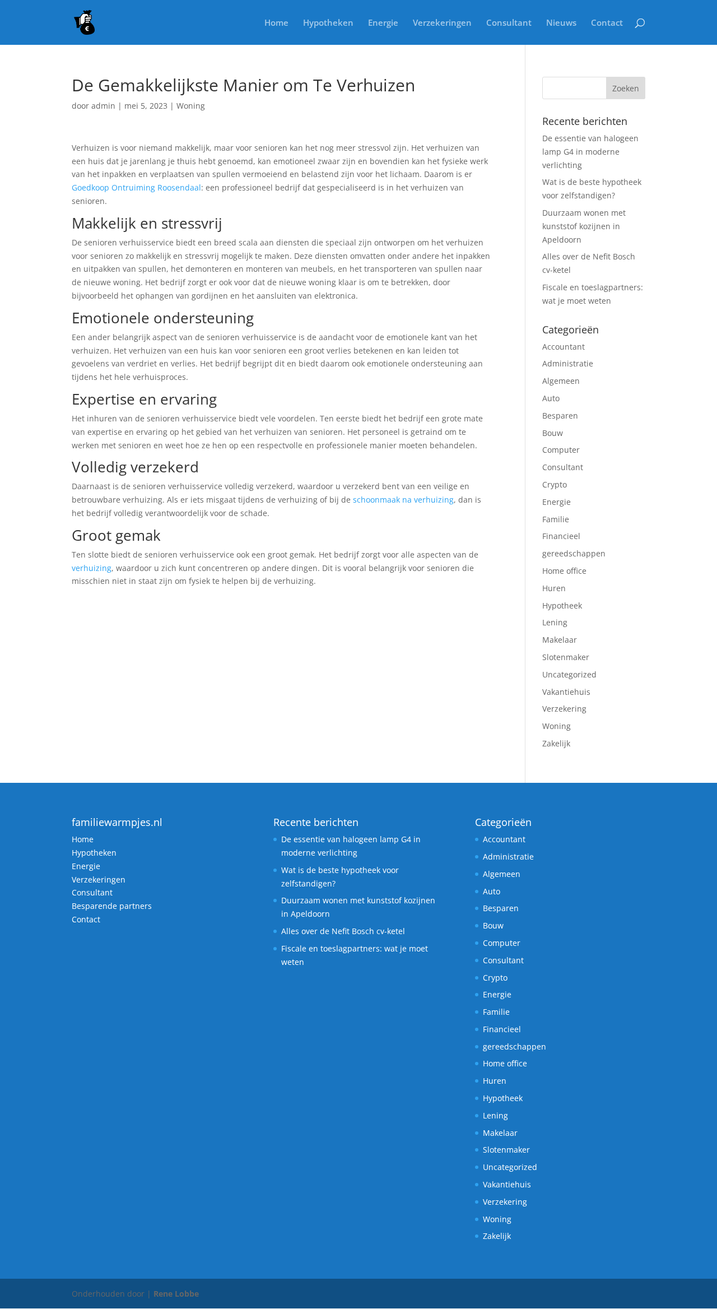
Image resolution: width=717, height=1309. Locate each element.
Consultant (509, 23)
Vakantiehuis (566, 691)
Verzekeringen (442, 23)
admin (103, 105)
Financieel (561, 536)
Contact (607, 23)
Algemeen (561, 380)
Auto (551, 398)
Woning (190, 105)
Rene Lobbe (176, 1293)
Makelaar (559, 639)
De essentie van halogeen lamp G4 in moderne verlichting (590, 151)
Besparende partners (112, 905)
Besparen (560, 415)
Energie (383, 23)
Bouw (552, 433)
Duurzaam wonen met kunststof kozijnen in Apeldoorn (584, 226)
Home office (564, 570)
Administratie (567, 363)
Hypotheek (562, 605)
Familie (555, 519)
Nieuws (561, 23)
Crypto (554, 484)
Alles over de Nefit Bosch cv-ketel (343, 931)
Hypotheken (328, 23)
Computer (561, 449)
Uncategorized (569, 674)
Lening (554, 622)
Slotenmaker (565, 657)
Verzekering (565, 708)
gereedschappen (574, 553)
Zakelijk (556, 743)
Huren (554, 588)
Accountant (563, 346)
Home (276, 23)
